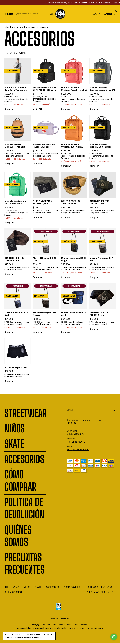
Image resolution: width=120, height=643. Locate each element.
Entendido (38, 637)
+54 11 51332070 (76, 441)
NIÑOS (14, 428)
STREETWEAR (25, 413)
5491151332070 (75, 434)
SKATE (14, 444)
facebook (86, 420)
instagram (73, 420)
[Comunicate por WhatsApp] (113, 637)
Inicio (6, 27)
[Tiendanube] (60, 619)
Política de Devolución (24, 508)
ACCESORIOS (17, 27)
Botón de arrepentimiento (91, 628)
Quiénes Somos (18, 536)
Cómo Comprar (20, 480)
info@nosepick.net (78, 449)
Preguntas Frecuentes (24, 563)
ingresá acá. (70, 628)
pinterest (72, 422)
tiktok (97, 420)
